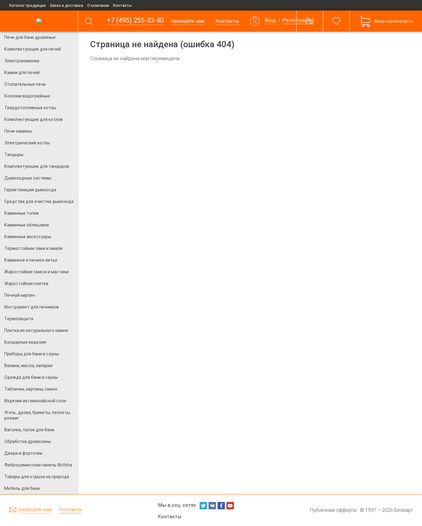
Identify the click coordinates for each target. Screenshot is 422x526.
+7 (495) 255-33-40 (135, 20)
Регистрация (297, 20)
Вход (270, 20)
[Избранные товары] (336, 21)
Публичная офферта (333, 510)
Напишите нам (35, 509)
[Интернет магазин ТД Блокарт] (39, 20)
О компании (98, 5)
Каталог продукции (27, 5)
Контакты (122, 5)
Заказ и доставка (66, 5)
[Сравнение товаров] (310, 21)
